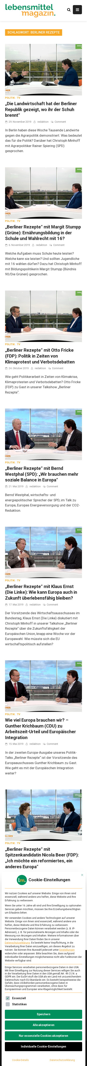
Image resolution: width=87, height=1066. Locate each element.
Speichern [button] (43, 1014)
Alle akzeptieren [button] (43, 1025)
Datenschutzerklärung (17, 942)
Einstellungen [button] (67, 949)
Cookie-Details (20, 1060)
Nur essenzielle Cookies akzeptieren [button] (43, 1035)
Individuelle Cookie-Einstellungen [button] (43, 1046)
